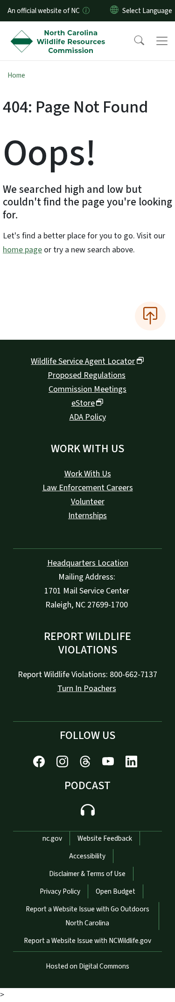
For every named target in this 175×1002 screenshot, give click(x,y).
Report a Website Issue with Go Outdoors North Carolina (87, 916)
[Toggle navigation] (162, 41)
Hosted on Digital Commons (87, 966)
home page (22, 250)
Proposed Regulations (87, 375)
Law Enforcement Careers (87, 488)
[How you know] (85, 11)
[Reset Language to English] (114, 11)
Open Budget (115, 891)
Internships (87, 515)
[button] (133, 41)
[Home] (59, 32)
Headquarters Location (87, 563)
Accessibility (87, 856)
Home (16, 75)
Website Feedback (104, 838)
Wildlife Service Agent (83, 361)
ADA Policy (88, 417)
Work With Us (87, 474)
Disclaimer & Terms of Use (87, 874)
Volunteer (88, 502)
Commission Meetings (87, 389)
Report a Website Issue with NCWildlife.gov (87, 941)
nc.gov (52, 838)
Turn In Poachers (86, 688)
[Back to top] (150, 316)
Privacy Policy (60, 891)
